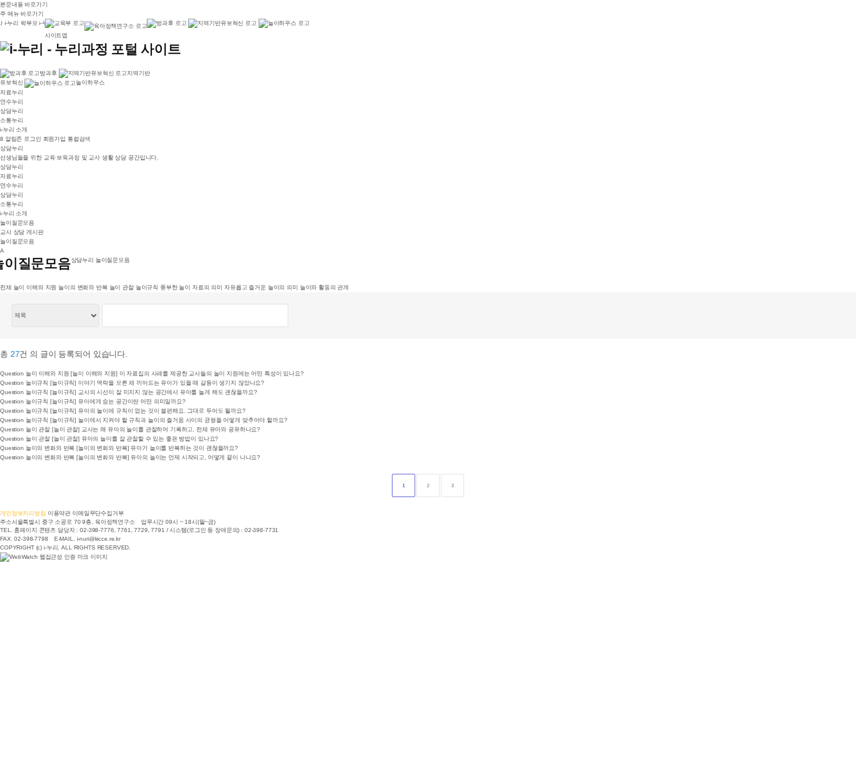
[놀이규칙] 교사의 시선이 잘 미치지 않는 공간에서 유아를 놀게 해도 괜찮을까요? (153, 392)
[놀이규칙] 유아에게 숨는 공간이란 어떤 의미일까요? (118, 401)
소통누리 (11, 120)
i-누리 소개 (13, 129)
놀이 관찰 (121, 287)
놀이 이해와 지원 (35, 287)
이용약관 (59, 513)
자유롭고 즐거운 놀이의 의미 (261, 287)
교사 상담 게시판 (22, 232)
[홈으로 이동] (90, 48)
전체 (6, 287)
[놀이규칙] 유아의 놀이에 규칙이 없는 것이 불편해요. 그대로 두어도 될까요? (148, 410)
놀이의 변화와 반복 (83, 287)
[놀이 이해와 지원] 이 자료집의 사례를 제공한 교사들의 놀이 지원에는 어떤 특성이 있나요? (187, 373)
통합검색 (79, 139)
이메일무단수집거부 (98, 513)
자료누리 (11, 92)
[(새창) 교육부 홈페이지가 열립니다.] (64, 25)
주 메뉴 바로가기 (22, 13)
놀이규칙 (147, 287)
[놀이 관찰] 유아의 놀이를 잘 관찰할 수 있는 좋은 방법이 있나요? (135, 438)
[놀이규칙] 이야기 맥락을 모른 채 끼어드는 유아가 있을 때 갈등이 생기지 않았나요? (157, 383)
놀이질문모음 (17, 222)
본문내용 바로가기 (24, 4)
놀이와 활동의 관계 (324, 287)
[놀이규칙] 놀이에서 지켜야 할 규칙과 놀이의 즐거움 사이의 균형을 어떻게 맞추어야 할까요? (169, 420)
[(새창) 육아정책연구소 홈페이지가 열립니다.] (115, 26)
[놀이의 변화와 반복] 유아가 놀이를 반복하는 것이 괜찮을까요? (157, 448)
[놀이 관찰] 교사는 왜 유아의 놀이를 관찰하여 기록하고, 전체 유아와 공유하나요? (156, 429)
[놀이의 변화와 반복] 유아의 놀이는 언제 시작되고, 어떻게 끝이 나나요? (168, 457)
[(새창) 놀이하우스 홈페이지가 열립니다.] (284, 23)
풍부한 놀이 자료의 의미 (191, 287)
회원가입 (54, 139)
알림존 (12, 139)
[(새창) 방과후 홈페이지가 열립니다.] (166, 23)
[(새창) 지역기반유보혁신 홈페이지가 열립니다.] (222, 23)
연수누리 (11, 101)
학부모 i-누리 (37, 23)
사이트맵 (56, 35)
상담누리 (11, 111)
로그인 (32, 139)
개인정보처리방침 (23, 513)
